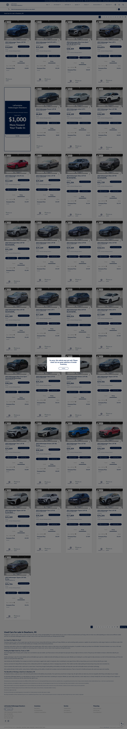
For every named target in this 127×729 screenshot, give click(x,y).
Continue (63, 368)
